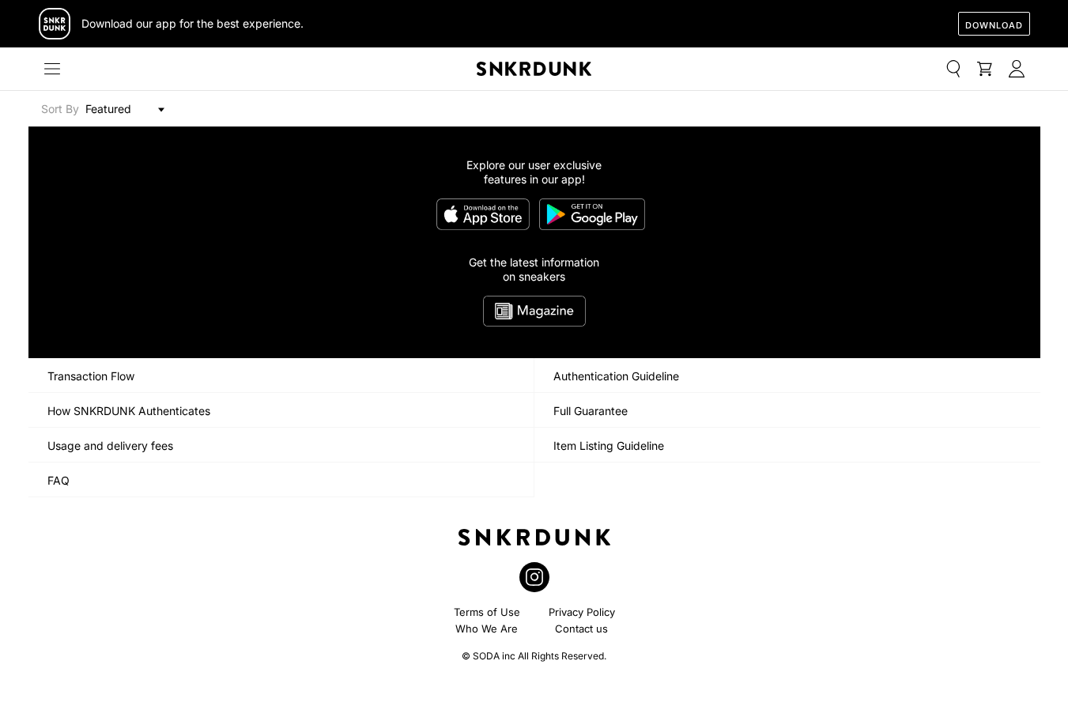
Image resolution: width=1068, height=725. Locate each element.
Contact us (581, 628)
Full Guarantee (590, 410)
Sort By (60, 108)
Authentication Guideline (616, 376)
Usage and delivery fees (110, 445)
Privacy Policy (582, 612)
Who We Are (486, 628)
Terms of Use (487, 612)
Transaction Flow (90, 376)
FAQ (58, 480)
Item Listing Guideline (608, 445)
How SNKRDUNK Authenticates (128, 410)
